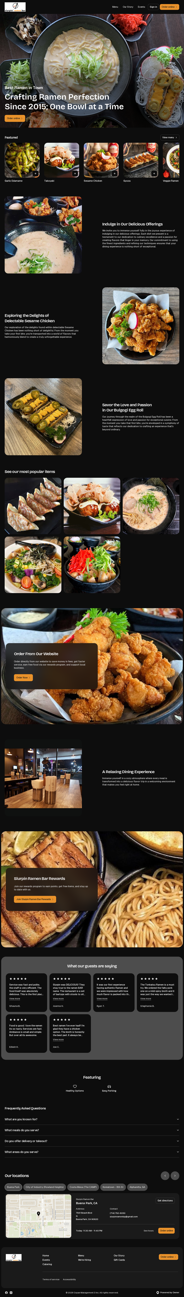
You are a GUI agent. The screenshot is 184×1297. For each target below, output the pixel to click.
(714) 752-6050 (117, 1213)
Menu (115, 6)
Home (45, 1255)
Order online (166, 1230)
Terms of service (50, 1279)
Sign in (153, 6)
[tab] (13, 1187)
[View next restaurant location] (175, 1175)
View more (14, 998)
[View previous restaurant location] (165, 1175)
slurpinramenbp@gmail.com (124, 1216)
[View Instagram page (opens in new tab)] (11, 1292)
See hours (149, 1230)
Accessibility (69, 1279)
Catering (47, 1264)
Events (141, 6)
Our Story (128, 6)
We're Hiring (84, 1259)
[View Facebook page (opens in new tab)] (6, 1292)
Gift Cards (119, 1259)
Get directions (165, 1200)
